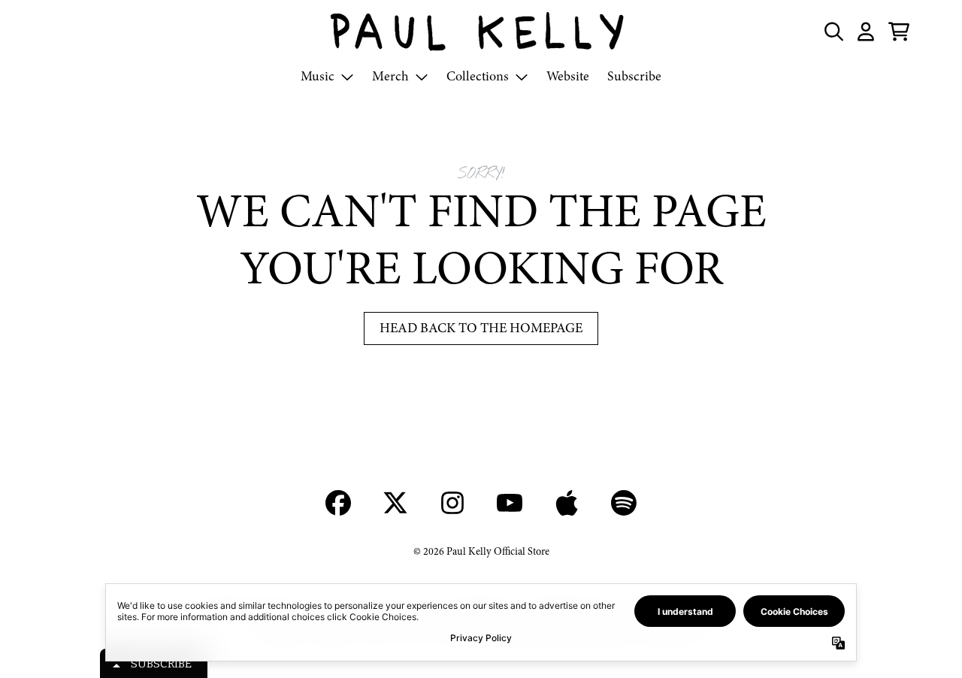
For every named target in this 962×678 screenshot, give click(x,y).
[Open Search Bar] (832, 31)
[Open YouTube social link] (509, 502)
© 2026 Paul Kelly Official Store (481, 551)
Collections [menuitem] (477, 76)
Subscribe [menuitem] (634, 76)
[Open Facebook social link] (338, 502)
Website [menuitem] (567, 76)
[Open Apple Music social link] (566, 502)
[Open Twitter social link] (395, 502)
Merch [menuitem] (390, 76)
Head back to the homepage (481, 328)
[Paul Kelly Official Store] (481, 31)
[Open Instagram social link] (452, 502)
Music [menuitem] (317, 76)
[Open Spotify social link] (623, 502)
